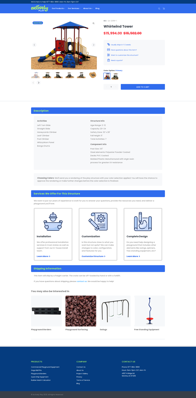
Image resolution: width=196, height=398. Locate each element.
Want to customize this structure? (124, 55)
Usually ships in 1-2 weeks (121, 45)
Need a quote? (117, 60)
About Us (79, 370)
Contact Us (80, 367)
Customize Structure (93, 256)
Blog (78, 383)
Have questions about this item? (124, 50)
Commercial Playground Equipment (45, 367)
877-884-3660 (53, 2)
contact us (82, 281)
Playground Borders (38, 373)
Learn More (43, 256)
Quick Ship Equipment (39, 377)
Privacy (79, 377)
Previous (34, 45)
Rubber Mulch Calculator (41, 380)
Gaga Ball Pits (36, 370)
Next (93, 45)
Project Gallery (82, 373)
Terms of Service (83, 380)
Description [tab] (41, 110)
